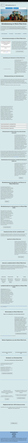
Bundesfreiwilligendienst (14, 432)
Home (1, 2)
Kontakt (14, 435)
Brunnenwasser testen (9, 8)
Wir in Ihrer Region (5, 2)
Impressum (14, 433)
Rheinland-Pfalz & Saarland (10, 2)
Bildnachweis (14, 434)
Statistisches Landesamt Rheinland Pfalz (6, 335)
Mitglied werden (16, 8)
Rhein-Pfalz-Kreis (16, 2)
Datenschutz (14, 436)
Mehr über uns (16, 441)
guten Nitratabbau (16, 156)
